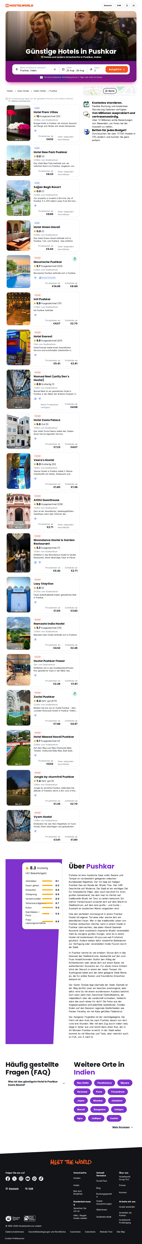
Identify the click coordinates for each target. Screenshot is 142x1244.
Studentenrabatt (103, 1217)
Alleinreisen (101, 1209)
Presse (122, 1185)
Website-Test (106, 1232)
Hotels (76, 1185)
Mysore (125, 1082)
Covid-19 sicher (48, 278)
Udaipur (119, 1109)
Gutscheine (75, 1232)
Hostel (37, 258)
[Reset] (54, 69)
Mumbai (97, 1100)
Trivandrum (118, 1091)
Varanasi (82, 1091)
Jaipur (80, 1100)
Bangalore (100, 1109)
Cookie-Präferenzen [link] (14, 1238)
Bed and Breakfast (77, 1192)
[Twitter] (14, 1178)
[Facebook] (8, 1178)
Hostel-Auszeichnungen (104, 1202)
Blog (98, 1188)
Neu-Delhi (83, 1082)
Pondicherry (104, 1082)
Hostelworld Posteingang (125, 1221)
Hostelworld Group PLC (124, 1178)
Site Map (121, 1232)
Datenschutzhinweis (15, 1232)
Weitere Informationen (21, 101)
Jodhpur (96, 1118)
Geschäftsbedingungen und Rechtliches (47, 1232)
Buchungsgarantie (104, 1195)
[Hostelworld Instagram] (21, 1178)
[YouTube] (28, 1178)
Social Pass (101, 1181)
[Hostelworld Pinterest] (34, 1178)
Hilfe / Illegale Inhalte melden (80, 1216)
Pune (99, 1091)
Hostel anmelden (127, 1207)
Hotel (37, 108)
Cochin (114, 1118)
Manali (81, 1109)
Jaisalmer (117, 1100)
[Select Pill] (127, 5)
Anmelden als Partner (125, 1214)
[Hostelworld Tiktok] (41, 1178)
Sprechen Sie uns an (79, 1209)
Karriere (123, 1192)
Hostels (76, 1178)
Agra (80, 1118)
